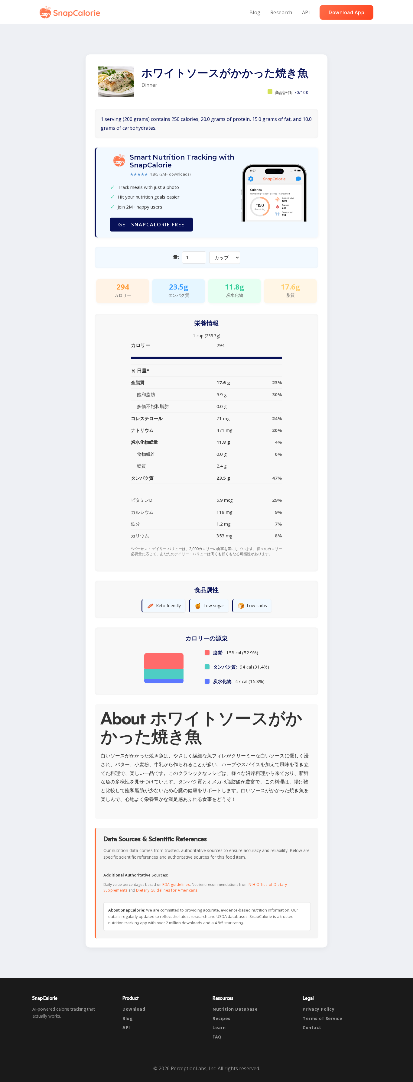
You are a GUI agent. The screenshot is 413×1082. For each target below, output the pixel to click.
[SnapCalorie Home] (71, 12)
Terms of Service (322, 1018)
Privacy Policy (318, 1009)
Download (133, 1009)
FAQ (217, 1037)
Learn (219, 1027)
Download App (346, 12)
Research (281, 12)
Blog (255, 12)
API (306, 12)
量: (176, 257)
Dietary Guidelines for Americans (166, 890)
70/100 (301, 92)
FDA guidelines (176, 884)
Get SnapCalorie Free (151, 224)
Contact (312, 1027)
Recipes (222, 1018)
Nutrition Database (235, 1009)
